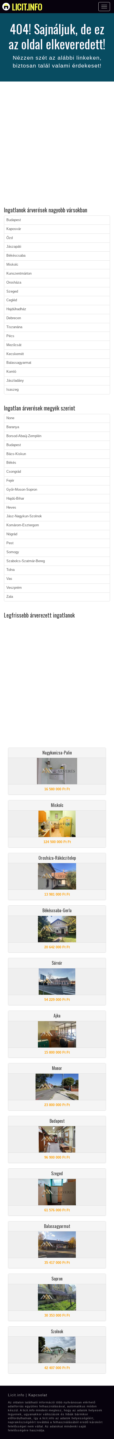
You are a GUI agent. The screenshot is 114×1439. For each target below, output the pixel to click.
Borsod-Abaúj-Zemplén (23, 436)
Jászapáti (13, 246)
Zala (9, 597)
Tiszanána (14, 327)
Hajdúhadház (16, 309)
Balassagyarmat (18, 363)
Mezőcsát (13, 345)
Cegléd (11, 300)
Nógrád (11, 534)
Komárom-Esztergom (22, 525)
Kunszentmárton (19, 273)
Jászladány (15, 381)
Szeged (12, 291)
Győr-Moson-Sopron (21, 489)
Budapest (13, 220)
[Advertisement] (57, 145)
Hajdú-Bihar (15, 498)
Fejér (10, 480)
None (10, 418)
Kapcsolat (37, 1395)
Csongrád (13, 472)
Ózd (9, 238)
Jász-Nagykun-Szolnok (24, 516)
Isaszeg (12, 389)
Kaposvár (13, 229)
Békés (11, 463)
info (27, 7)
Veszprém (14, 588)
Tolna (10, 570)
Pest (10, 543)
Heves (11, 507)
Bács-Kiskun (16, 454)
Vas (9, 579)
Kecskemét (15, 354)
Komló (11, 372)
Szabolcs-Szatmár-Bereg (25, 561)
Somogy (12, 552)
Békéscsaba (15, 255)
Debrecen (13, 318)
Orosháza (13, 282)
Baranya (12, 427)
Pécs (10, 336)
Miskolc (12, 264)
